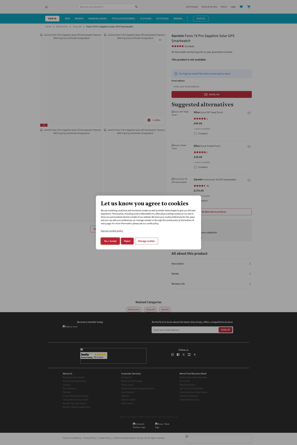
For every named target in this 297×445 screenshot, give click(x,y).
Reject (127, 241)
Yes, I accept (110, 241)
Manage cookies (146, 241)
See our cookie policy (112, 231)
